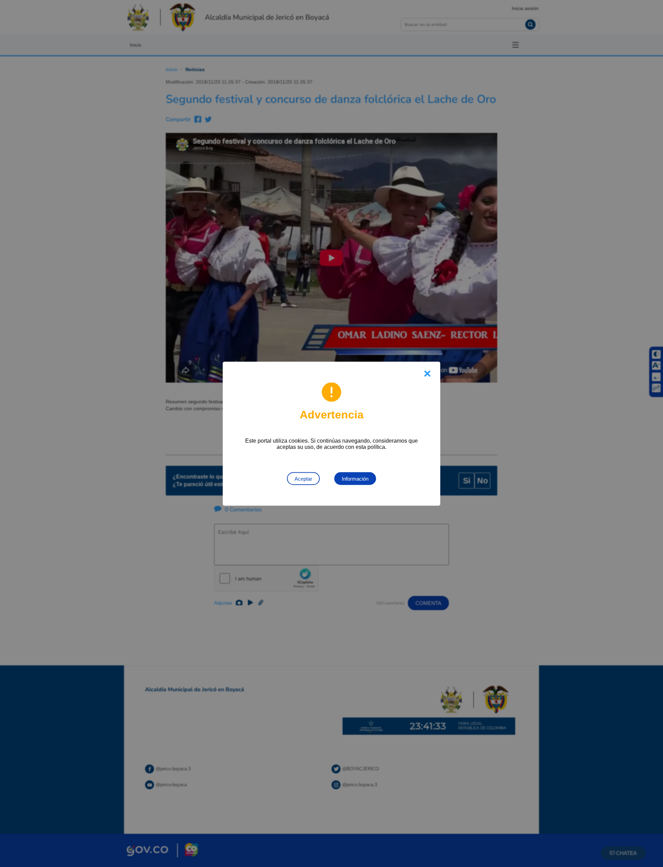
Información (355, 478)
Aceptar (303, 478)
